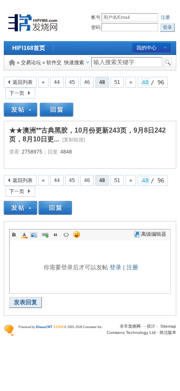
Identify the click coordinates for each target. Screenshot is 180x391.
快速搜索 (74, 62)
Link (45, 234)
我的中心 (146, 48)
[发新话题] (20, 115)
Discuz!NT (44, 327)
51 (117, 82)
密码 (96, 27)
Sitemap (168, 326)
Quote (55, 234)
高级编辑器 (153, 234)
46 (87, 82)
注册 (165, 17)
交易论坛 (31, 62)
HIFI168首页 (28, 47)
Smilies (76, 234)
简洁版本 (167, 332)
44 (57, 82)
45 (72, 82)
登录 (115, 267)
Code (66, 234)
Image (35, 234)
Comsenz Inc (92, 327)
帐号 (96, 17)
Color (24, 234)
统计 (151, 326)
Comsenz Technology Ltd (131, 332)
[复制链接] (73, 140)
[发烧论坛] (33, 32)
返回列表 (23, 82)
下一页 (16, 93)
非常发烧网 (130, 326)
